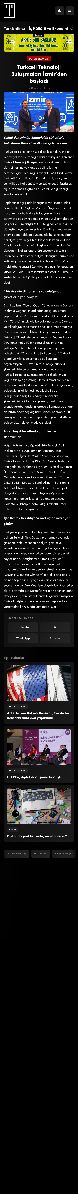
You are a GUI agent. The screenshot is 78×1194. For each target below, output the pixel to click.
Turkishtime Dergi (16, 854)
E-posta (55, 638)
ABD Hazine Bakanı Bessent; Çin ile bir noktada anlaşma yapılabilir (38, 715)
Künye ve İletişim (64, 854)
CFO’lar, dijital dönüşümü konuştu (34, 777)
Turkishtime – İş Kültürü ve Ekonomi (36, 28)
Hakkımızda (40, 854)
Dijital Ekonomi (39, 58)
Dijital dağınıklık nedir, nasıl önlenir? (37, 836)
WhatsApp (23, 638)
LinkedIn (23, 627)
